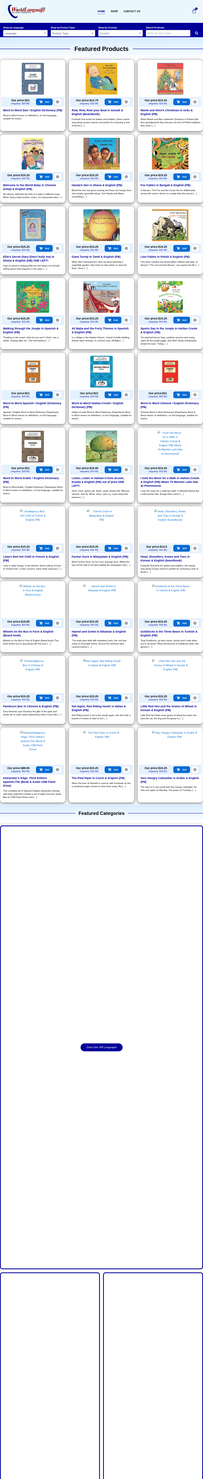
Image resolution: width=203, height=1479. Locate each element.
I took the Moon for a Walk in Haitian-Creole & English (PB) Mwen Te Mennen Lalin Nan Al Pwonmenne (170, 482)
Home (101, 11)
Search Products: (155, 27)
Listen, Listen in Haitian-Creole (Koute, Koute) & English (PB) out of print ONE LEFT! (98, 482)
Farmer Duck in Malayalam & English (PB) (100, 556)
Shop (114, 11)
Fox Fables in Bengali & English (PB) (165, 185)
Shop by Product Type (63, 27)
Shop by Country (107, 27)
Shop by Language (13, 27)
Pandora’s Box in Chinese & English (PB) (31, 706)
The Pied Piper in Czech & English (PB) (98, 778)
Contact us (132, 11)
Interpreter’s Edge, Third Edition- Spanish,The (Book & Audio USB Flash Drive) (29, 781)
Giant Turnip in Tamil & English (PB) (96, 256)
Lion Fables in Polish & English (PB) (165, 256)
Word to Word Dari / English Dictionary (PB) (32, 110)
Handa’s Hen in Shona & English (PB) (97, 185)
